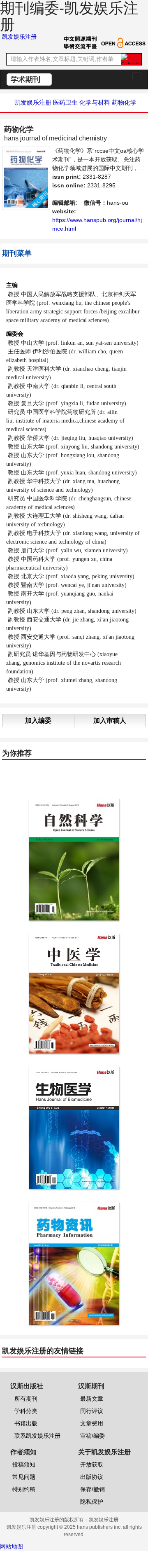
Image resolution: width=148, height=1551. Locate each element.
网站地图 (11, 1546)
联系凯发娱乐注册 (37, 1435)
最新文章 (91, 1398)
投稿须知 (23, 1464)
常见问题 (23, 1477)
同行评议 (91, 1411)
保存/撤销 (92, 1489)
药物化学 (124, 102)
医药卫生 (65, 102)
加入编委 (38, 720)
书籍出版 (25, 1423)
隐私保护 (91, 1501)
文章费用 (91, 1423)
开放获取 (91, 1464)
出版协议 (91, 1477)
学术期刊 (26, 79)
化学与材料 (94, 102)
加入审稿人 (109, 720)
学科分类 (25, 1411)
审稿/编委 (92, 1435)
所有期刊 (25, 1398)
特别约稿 (23, 1489)
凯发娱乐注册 (19, 36)
